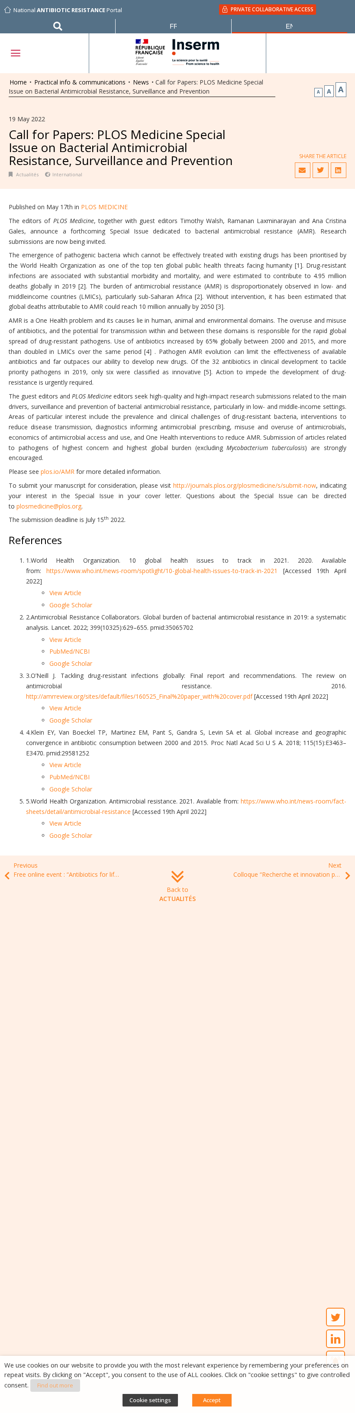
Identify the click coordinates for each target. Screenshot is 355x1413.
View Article (65, 593)
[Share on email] (302, 170)
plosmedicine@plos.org (48, 506)
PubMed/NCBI (69, 651)
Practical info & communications (80, 82)
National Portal (67, 10)
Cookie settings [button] (150, 1400)
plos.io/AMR (57, 471)
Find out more (55, 1385)
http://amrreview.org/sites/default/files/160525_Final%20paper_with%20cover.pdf (139, 696)
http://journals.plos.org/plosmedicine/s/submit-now (244, 485)
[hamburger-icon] (15, 53)
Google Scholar (70, 605)
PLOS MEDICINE (104, 207)
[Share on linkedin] (338, 170)
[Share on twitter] (320, 170)
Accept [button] (212, 1400)
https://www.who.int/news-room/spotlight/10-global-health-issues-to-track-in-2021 (162, 571)
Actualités (27, 174)
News (141, 82)
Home (18, 82)
